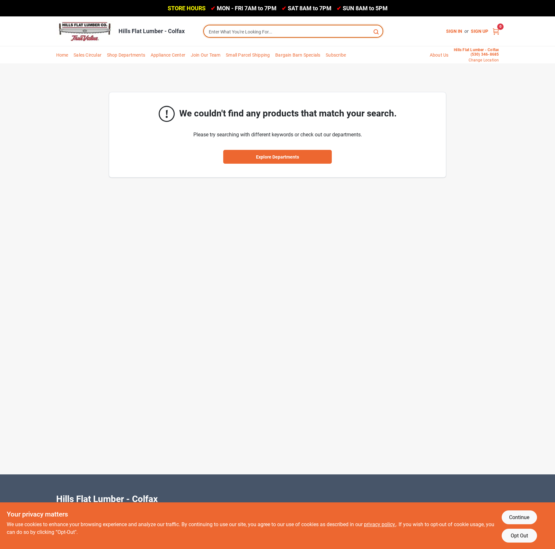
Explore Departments (277, 157)
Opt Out (519, 536)
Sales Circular (87, 55)
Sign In (454, 31)
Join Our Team (206, 55)
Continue (519, 517)
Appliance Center (168, 55)
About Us (439, 55)
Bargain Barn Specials (297, 55)
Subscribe (336, 55)
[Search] (376, 31)
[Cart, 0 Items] (496, 31)
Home (62, 55)
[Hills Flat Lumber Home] (85, 31)
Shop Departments (126, 55)
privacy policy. (380, 524)
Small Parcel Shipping (248, 55)
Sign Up (479, 31)
